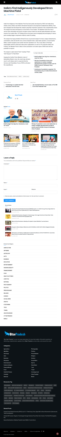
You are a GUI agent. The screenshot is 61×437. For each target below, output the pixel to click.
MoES (5, 398)
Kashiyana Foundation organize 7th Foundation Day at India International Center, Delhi (46, 70)
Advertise (12, 431)
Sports (6, 302)
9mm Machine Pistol (12, 76)
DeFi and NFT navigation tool (15, 387)
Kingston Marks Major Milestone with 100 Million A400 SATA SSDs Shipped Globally (33, 227)
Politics (6, 287)
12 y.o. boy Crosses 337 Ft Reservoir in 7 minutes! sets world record (29, 145)
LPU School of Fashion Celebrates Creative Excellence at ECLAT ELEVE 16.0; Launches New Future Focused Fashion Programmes (33, 233)
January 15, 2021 (19, 14)
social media (18, 400)
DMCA (26, 431)
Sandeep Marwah (8, 400)
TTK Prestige (16, 403)
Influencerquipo (8, 395)
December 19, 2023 (36, 131)
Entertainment (8, 265)
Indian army (26, 76)
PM (40, 398)
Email (5, 189)
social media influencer (28, 400)
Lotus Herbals (29, 395)
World (5, 319)
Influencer (46, 393)
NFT (24, 398)
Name (6, 183)
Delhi (25, 387)
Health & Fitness (8, 276)
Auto (5, 256)
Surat (37, 400)
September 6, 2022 (26, 148)
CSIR (55, 385)
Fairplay (22, 393)
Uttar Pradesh (8, 316)
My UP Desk (11, 14)
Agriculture (7, 248)
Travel (6, 310)
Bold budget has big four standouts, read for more (16, 124)
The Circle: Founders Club (46, 400)
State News (7, 304)
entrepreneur (7, 393)
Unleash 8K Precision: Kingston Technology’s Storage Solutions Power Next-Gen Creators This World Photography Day (32, 215)
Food (5, 273)
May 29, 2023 (6, 148)
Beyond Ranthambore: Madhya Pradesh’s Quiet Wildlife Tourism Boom (30, 221)
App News (6, 250)
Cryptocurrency (48, 385)
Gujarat (27, 393)
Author (25, 385)
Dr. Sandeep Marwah (30, 390)
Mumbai (11, 398)
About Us (6, 431)
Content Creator (39, 385)
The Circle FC (7, 403)
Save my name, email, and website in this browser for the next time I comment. (24, 196)
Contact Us (19, 431)
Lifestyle (6, 279)
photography (35, 398)
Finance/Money (8, 270)
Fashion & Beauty (8, 268)
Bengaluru (31, 385)
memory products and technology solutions (44, 395)
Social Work (7, 299)
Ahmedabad (7, 385)
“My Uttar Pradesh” (9, 339)
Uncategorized (8, 313)
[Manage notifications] (57, 434)
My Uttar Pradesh (10, 434)
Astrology (7, 253)
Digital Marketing (8, 390)
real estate (50, 398)
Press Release (8, 290)
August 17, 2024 (7, 127)
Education (7, 262)
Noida (28, 398)
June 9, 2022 (44, 149)
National (27, 14)
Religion (6, 293)
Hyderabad (33, 393)
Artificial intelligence (17, 385)
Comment (7, 164)
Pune (44, 398)
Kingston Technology (19, 395)
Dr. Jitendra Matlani (19, 390)
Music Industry (18, 398)
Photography (7, 285)
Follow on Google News (35, 431)
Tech (5, 307)
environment (15, 393)
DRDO (20, 76)
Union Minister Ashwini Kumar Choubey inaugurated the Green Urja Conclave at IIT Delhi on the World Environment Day (49, 145)
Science (6, 296)
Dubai (42, 390)
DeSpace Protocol (48, 387)
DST (38, 390)
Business (6, 259)
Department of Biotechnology (35, 387)
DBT (5, 387)
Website (34, 189)
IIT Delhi (40, 393)
